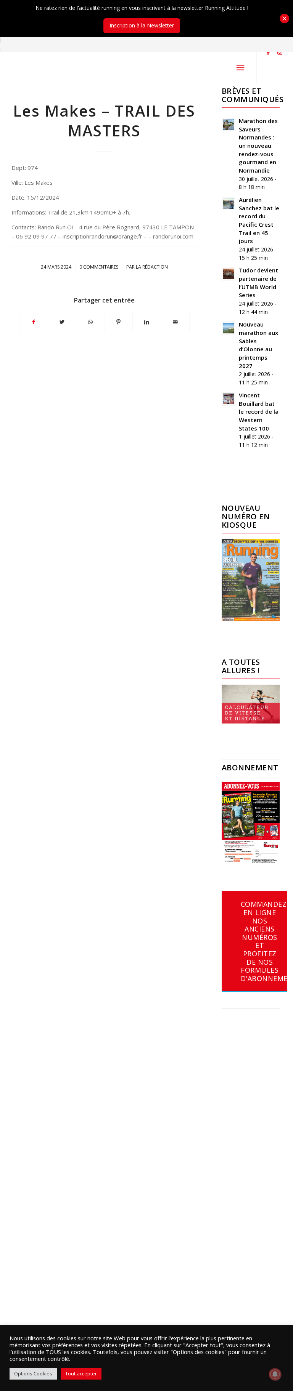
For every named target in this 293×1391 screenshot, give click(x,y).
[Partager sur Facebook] (33, 322)
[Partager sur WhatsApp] (90, 322)
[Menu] (240, 67)
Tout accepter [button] (81, 1373)
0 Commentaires (98, 267)
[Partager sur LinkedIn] (147, 322)
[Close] (284, 18)
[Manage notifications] (275, 1374)
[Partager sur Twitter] (62, 322)
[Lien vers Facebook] (268, 52)
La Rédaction (152, 267)
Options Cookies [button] (33, 1373)
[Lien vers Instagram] (279, 52)
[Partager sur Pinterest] (118, 322)
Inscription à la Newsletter (141, 25)
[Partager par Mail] (175, 322)
